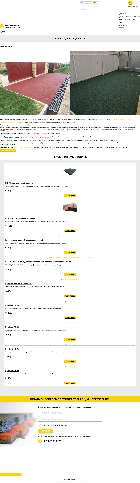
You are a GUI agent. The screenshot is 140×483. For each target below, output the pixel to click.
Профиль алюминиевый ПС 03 (18, 283)
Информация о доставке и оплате (9, 469)
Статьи (120, 22)
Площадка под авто (6, 33)
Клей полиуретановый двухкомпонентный (24, 240)
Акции (120, 24)
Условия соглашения (5, 470)
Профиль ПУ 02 (12, 371)
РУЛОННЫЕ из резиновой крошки (20, 218)
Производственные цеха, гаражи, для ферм (129, 16)
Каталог (121, 11)
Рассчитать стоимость (11, 474)
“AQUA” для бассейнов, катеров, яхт (127, 19)
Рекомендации (122, 13)
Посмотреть (70, 195)
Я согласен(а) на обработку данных (55, 425)
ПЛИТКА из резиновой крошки (19, 183)
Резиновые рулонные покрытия (9, 143)
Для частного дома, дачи (125, 17)
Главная (3, 31)
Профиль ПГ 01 (12, 327)
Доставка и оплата (123, 25)
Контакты (121, 27)
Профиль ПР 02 (12, 305)
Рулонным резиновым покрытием (9, 122)
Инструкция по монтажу (124, 20)
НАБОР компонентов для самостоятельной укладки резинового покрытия (38, 262)
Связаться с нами (4, 460)
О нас (1, 467)
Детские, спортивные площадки (126, 14)
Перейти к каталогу (8, 150)
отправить (45, 431)
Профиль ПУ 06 (12, 349)
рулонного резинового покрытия (122, 119)
